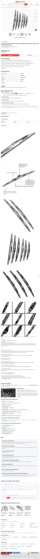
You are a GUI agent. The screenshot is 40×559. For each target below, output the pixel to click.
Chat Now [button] (30, 55)
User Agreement (25, 556)
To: (5, 487)
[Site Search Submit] (26, 4)
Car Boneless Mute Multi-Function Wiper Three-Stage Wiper (12, 513)
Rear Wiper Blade (4, 539)
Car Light (31, 525)
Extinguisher (3, 523)
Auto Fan (9, 421)
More (2, 550)
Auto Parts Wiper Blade (5, 548)
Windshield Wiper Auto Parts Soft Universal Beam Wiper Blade (27, 513)
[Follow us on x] (33, 552)
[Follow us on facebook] (32, 552)
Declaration (30, 556)
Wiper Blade (35, 419)
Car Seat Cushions (4, 525)
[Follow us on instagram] (34, 552)
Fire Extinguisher (4, 421)
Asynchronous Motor (15, 537)
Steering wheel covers (33, 523)
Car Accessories (18, 7)
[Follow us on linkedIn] (28, 554)
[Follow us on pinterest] (37, 552)
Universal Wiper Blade (24, 537)
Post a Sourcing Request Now (28, 497)
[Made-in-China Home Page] (20, 2)
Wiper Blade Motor (12, 546)
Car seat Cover (24, 419)
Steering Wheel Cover (17, 419)
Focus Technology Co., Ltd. (13, 556)
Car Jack (21, 525)
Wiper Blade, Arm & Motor (26, 7)
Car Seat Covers (12, 525)
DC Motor (9, 537)
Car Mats (9, 419)
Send (8, 497)
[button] (1, 1)
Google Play (9, 552)
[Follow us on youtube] (36, 552)
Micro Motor (3, 537)
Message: (4, 489)
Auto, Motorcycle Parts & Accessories (9, 7)
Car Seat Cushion (29, 419)
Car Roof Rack (13, 421)
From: (5, 484)
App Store (3, 552)
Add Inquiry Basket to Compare (20, 37)
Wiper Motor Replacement (33, 537)
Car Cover (12, 419)
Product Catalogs (14, 521)
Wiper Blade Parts (4, 546)
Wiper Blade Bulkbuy (14, 548)
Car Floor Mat (22, 523)
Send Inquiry (10, 55)
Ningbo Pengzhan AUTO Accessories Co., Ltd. (10, 46)
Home (2, 7)
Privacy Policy (35, 556)
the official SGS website (24, 385)
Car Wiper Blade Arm (29, 546)
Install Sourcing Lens (5, 554)
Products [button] (9, 4)
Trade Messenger (16, 552)
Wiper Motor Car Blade (20, 546)
